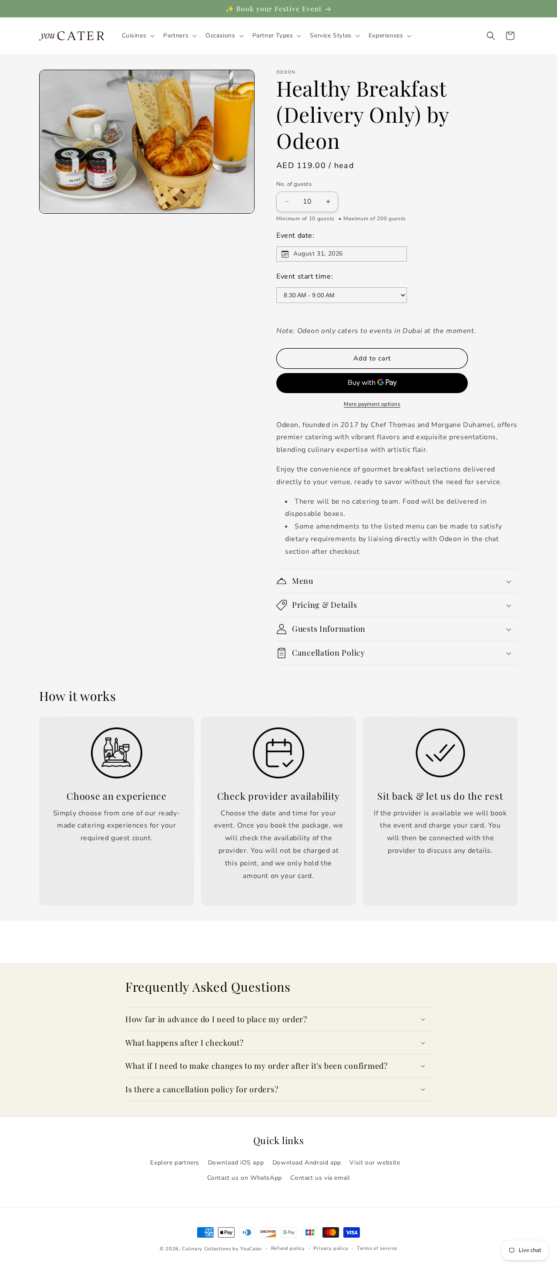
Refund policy (288, 1248)
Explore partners (174, 1162)
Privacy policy (330, 1248)
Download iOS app (236, 1162)
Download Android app (306, 1162)
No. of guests (294, 184)
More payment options (372, 404)
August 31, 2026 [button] (318, 253)
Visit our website (374, 1162)
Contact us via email (320, 1178)
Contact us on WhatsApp (244, 1178)
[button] (137, 36)
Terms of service (377, 1248)
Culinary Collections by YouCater (222, 1248)
